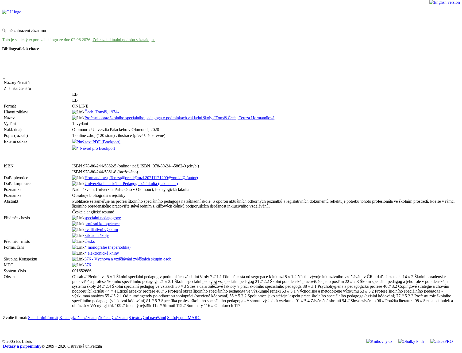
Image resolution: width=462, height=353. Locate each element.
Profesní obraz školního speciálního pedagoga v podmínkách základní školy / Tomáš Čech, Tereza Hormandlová (179, 118)
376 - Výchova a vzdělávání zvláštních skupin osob (127, 259)
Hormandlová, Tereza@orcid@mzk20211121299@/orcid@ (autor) (141, 177)
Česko (89, 241)
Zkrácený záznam (113, 317)
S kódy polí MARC (184, 317)
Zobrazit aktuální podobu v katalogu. (124, 39)
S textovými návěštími (147, 317)
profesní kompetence (102, 223)
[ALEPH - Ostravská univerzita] (11, 12)
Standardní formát (43, 317)
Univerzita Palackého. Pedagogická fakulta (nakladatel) (131, 183)
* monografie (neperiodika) (107, 247)
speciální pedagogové (102, 218)
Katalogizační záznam (78, 317)
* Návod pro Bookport (95, 148)
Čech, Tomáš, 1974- (102, 112)
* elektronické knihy (101, 253)
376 (87, 265)
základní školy (96, 235)
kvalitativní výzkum (101, 229)
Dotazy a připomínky (22, 346)
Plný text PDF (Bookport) (98, 142)
